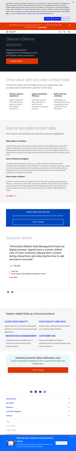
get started (61, 443)
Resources (9, 407)
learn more (16, 61)
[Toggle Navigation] (69, 32)
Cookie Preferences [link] (12, 434)
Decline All (56, 19)
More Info (65, 19)
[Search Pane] (64, 32)
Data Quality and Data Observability (52, 321)
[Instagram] (45, 392)
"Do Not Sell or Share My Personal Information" (33, 13)
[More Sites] (60, 32)
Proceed (47, 19)
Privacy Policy (10, 426)
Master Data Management (21, 336)
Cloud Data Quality (16, 321)
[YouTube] (40, 392)
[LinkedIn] (36, 392)
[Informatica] (11, 32)
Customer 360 (47, 336)
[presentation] (8, 292)
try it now (38, 222)
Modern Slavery (11, 430)
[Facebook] (31, 392)
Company (9, 416)
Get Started (10, 403)
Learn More (42, 27)
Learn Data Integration (13, 411)
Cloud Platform (11, 399)
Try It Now (10, 196)
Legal (8, 421)
